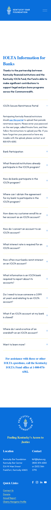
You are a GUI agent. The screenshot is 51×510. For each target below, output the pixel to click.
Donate (6, 494)
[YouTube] (45, 482)
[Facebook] (32, 482)
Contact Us (8, 490)
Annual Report (9, 498)
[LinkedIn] (41, 482)
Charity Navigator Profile (14, 502)
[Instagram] (37, 482)
